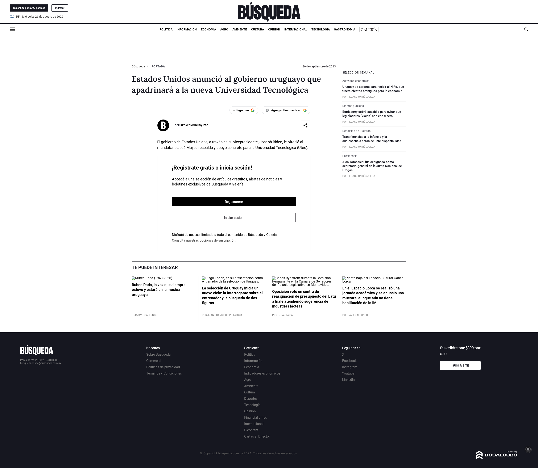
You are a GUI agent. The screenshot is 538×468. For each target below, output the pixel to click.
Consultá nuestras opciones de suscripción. (204, 240)
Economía (208, 29)
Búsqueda (139, 66)
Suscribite (460, 365)
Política (166, 29)
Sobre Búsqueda (158, 354)
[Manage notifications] (528, 449)
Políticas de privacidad (163, 367)
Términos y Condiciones (164, 373)
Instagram (349, 367)
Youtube (348, 373)
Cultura (257, 29)
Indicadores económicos (262, 373)
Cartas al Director (257, 436)
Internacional (295, 29)
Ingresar (59, 8)
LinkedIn (348, 380)
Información (187, 29)
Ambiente (239, 29)
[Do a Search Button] (526, 29)
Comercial (153, 361)
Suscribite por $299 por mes (29, 8)
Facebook (349, 361)
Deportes (250, 399)
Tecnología (320, 29)
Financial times (255, 417)
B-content (251, 430)
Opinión (274, 29)
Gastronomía (344, 29)
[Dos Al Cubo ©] (496, 458)
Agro (224, 29)
